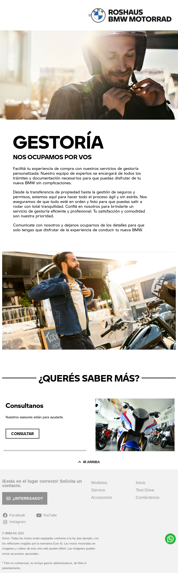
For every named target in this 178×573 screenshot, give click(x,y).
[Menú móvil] (90, 15)
